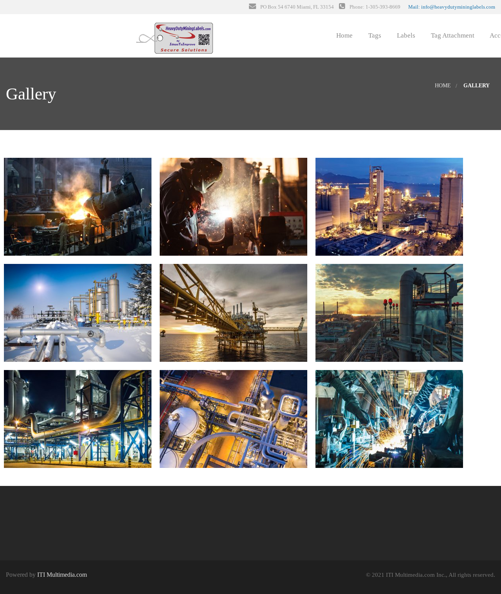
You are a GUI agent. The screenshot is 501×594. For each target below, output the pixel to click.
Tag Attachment (451, 35)
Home (344, 35)
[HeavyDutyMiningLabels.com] (174, 34)
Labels (405, 35)
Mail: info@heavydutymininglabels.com (451, 7)
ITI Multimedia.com (62, 574)
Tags (374, 35)
